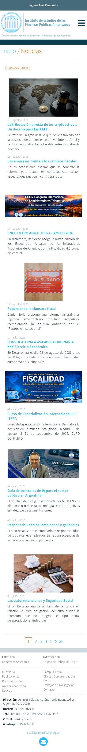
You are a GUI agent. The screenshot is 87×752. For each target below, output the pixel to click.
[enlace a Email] (43, 742)
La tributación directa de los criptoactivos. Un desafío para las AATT (42, 127)
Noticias (7, 690)
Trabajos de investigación (59, 685)
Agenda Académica (14, 686)
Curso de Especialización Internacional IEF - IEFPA (43, 416)
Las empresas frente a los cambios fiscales (42, 161)
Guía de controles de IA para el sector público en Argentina (37, 493)
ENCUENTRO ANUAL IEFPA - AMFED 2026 (40, 233)
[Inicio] (36, 38)
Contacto (49, 689)
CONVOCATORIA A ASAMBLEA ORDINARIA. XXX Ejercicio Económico (41, 344)
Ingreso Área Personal (43, 5)
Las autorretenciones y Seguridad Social (40, 600)
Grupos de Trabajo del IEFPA (60, 662)
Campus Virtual (53, 672)
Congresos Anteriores (15, 662)
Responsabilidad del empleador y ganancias (43, 524)
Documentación (12, 681)
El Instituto (8, 672)
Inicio (9, 51)
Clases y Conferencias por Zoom (59, 678)
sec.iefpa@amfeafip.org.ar (43, 733)
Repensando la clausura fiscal (31, 308)
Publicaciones (10, 676)
